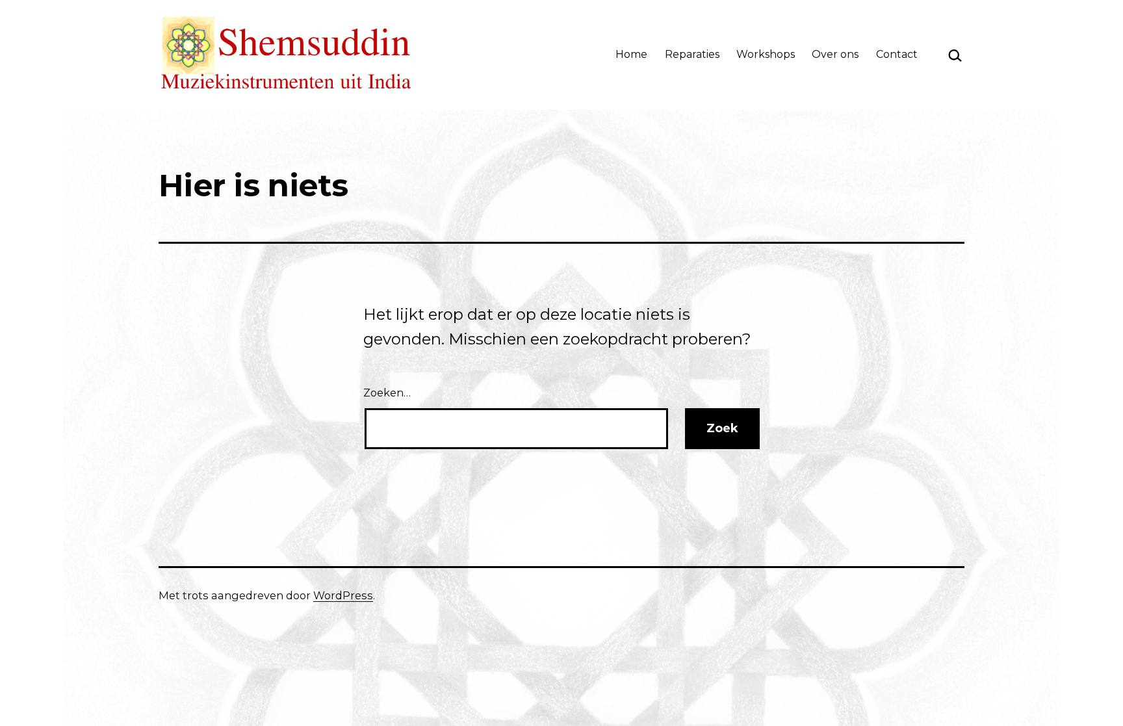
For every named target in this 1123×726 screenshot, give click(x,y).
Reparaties (692, 54)
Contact (897, 54)
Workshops (765, 54)
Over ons (835, 54)
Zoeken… (387, 392)
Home (631, 54)
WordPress (343, 595)
